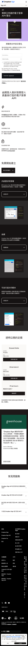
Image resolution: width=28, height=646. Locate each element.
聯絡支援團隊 (4, 566)
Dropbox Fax (4, 538)
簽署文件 (17, 536)
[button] (26, 2)
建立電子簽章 (18, 546)
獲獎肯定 (6, 114)
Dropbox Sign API (6, 535)
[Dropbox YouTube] (9, 603)
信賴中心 (24, 595)
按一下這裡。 (5, 402)
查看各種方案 (14, 359)
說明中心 (3, 560)
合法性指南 (24, 586)
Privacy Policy (7, 70)
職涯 (14, 560)
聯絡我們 (14, 393)
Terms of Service (16, 70)
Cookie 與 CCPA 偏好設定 (6, 570)
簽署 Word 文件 (19, 552)
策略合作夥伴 (26, 568)
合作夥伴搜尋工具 (26, 581)
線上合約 (17, 543)
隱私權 (14, 566)
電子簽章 (17, 533)
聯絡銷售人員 (4, 563)
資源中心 (24, 578)
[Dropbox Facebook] (5, 603)
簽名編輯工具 (18, 549)
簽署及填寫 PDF (19, 540)
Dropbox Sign (5, 532)
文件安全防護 (11, 150)
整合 (2, 541)
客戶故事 (24, 570)
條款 (14, 563)
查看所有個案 (6, 461)
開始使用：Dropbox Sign (6, 575)
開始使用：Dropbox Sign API (6, 579)
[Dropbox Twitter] (2, 603)
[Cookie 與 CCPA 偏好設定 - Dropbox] (14, 639)
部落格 (24, 563)
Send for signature (9, 75)
